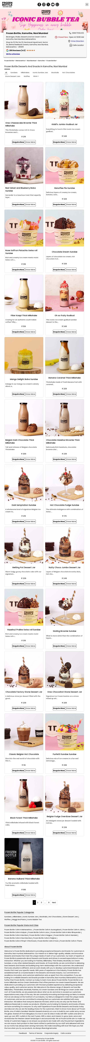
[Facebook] (39, 4)
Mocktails (43, 917)
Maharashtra (29, 953)
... (45, 902)
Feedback (23, 1033)
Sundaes (7, 917)
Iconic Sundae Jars (30, 917)
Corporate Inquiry (51, 1033)
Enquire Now (18, 142)
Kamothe (8, 953)
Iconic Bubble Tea (34, 919)
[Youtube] (53, 4)
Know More (30, 142)
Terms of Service (35, 1033)
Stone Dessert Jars (70, 917)
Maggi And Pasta (19, 919)
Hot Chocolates (55, 917)
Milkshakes (17, 917)
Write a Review (13, 54)
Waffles (7, 919)
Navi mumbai (18, 953)
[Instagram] (44, 4)
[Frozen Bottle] (7, 4)
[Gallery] (45, 21)
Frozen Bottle (18, 930)
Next (54, 902)
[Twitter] (48, 4)
